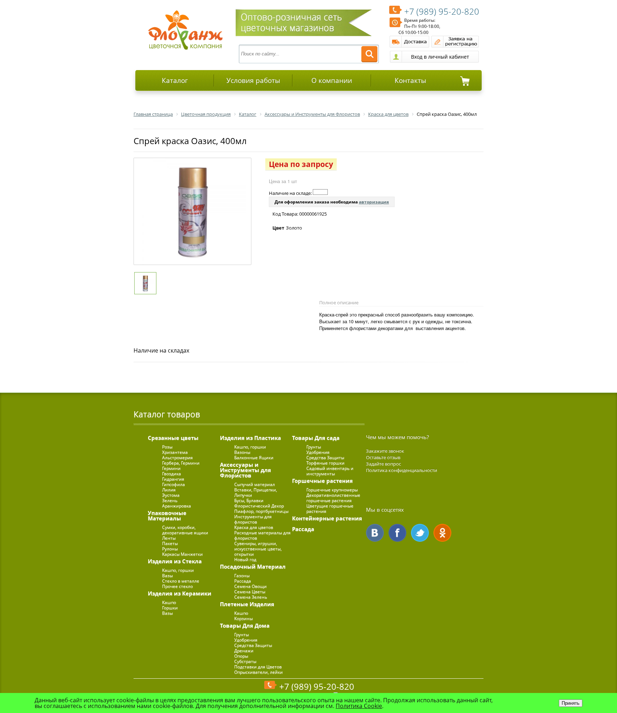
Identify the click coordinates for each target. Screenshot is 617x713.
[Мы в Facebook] (397, 533)
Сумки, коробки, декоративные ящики (185, 530)
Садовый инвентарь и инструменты (329, 471)
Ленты (169, 538)
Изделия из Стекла (175, 561)
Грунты (241, 634)
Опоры (241, 656)
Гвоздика (171, 473)
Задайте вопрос (383, 464)
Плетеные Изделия (247, 604)
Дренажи (244, 650)
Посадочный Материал (253, 566)
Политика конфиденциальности (401, 470)
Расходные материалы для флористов (262, 535)
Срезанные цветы (173, 437)
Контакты (410, 80)
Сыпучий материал (254, 484)
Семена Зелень (250, 597)
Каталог (175, 80)
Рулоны (170, 548)
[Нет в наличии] (320, 192)
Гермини (171, 468)
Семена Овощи (250, 586)
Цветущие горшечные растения (329, 508)
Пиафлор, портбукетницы (261, 511)
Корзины (243, 618)
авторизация (374, 202)
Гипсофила (173, 484)
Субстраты (245, 661)
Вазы (167, 575)
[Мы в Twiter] (420, 533)
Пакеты (170, 543)
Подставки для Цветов (258, 666)
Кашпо (169, 602)
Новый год (245, 559)
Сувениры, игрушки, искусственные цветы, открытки (258, 549)
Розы (167, 446)
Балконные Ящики (254, 457)
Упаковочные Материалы (167, 515)
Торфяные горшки (325, 463)
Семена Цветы (249, 591)
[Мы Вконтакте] (375, 533)
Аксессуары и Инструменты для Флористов (245, 470)
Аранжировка (176, 505)
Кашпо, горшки (178, 570)
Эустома (171, 495)
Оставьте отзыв (383, 457)
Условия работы (253, 80)
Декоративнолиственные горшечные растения (333, 497)
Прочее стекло (177, 586)
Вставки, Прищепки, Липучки (255, 492)
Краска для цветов (253, 527)
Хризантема (175, 452)
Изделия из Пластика (250, 437)
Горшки (170, 607)
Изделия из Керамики (179, 593)
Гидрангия (173, 479)
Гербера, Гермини (181, 463)
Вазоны (242, 452)
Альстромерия (177, 457)
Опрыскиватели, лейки (258, 672)
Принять (571, 703)
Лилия (169, 489)
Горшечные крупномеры (332, 489)
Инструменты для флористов (253, 519)
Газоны (242, 575)
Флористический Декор (259, 505)
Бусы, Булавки (249, 500)
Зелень (169, 500)
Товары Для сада (316, 437)
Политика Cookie (359, 706)
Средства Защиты (253, 645)
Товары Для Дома (245, 625)
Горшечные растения (322, 480)
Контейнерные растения (327, 518)
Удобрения (245, 640)
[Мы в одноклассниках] (442, 533)
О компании (331, 80)
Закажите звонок (385, 451)
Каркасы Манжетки (182, 554)
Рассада (242, 581)
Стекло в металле (180, 581)
